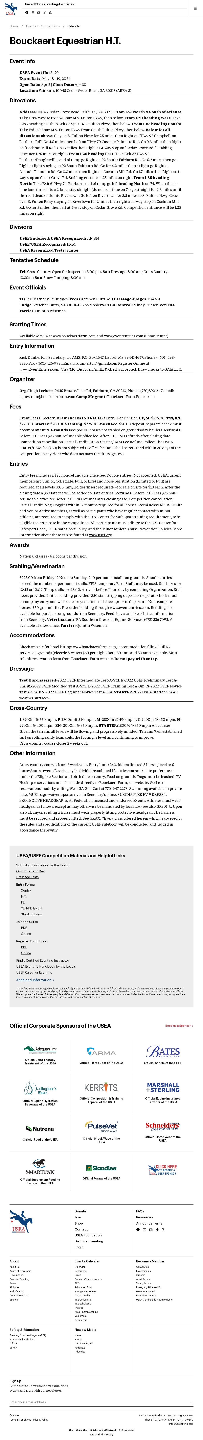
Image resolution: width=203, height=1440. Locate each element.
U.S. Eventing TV (84, 1343)
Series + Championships (88, 1279)
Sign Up (15, 1381)
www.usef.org (100, 535)
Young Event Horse (85, 1291)
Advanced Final (83, 1287)
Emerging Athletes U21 (148, 1287)
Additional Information (33, 980)
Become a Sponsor (178, 1026)
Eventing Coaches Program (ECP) (28, 1335)
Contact (81, 1229)
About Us (14, 1267)
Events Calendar (87, 1261)
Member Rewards (146, 1291)
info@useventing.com (181, 1424)
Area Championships (86, 1312)
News (78, 1335)
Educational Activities (22, 1339)
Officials (14, 1343)
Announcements (149, 1223)
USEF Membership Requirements (154, 1300)
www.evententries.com (129, 608)
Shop (79, 1223)
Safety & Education (24, 1329)
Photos (78, 1339)
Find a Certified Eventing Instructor (42, 960)
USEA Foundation (88, 1235)
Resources (144, 1217)
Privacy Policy (40, 1420)
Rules (78, 1275)
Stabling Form (31, 914)
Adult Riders (143, 1279)
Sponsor (14, 1300)
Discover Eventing (89, 1241)
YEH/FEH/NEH (31, 908)
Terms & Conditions (20, 1420)
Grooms (140, 1275)
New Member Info (146, 1295)
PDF (24, 928)
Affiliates (14, 1287)
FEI (23, 902)
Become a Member (150, 1261)
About (14, 1261)
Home (14, 26)
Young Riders (143, 1283)
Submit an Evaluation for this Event (42, 865)
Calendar (80, 1267)
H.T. (23, 896)
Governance (16, 1275)
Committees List (19, 1295)
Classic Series (82, 1295)
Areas (13, 1283)
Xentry (26, 890)
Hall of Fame (16, 1291)
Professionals (143, 1271)
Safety (13, 1348)
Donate (80, 1211)
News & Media (85, 1329)
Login (79, 1247)
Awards (79, 1308)
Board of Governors (20, 1271)
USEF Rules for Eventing (34, 972)
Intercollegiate (83, 1300)
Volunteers (80, 1316)
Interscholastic (83, 1304)
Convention (142, 1267)
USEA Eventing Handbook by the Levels (46, 966)
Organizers (81, 1320)
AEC (77, 1283)
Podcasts (80, 1348)
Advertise (80, 1352)
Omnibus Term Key (30, 871)
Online (26, 933)
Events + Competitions (43, 26)
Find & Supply (105, 1434)
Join (78, 1217)
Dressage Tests (27, 877)
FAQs (140, 1211)
